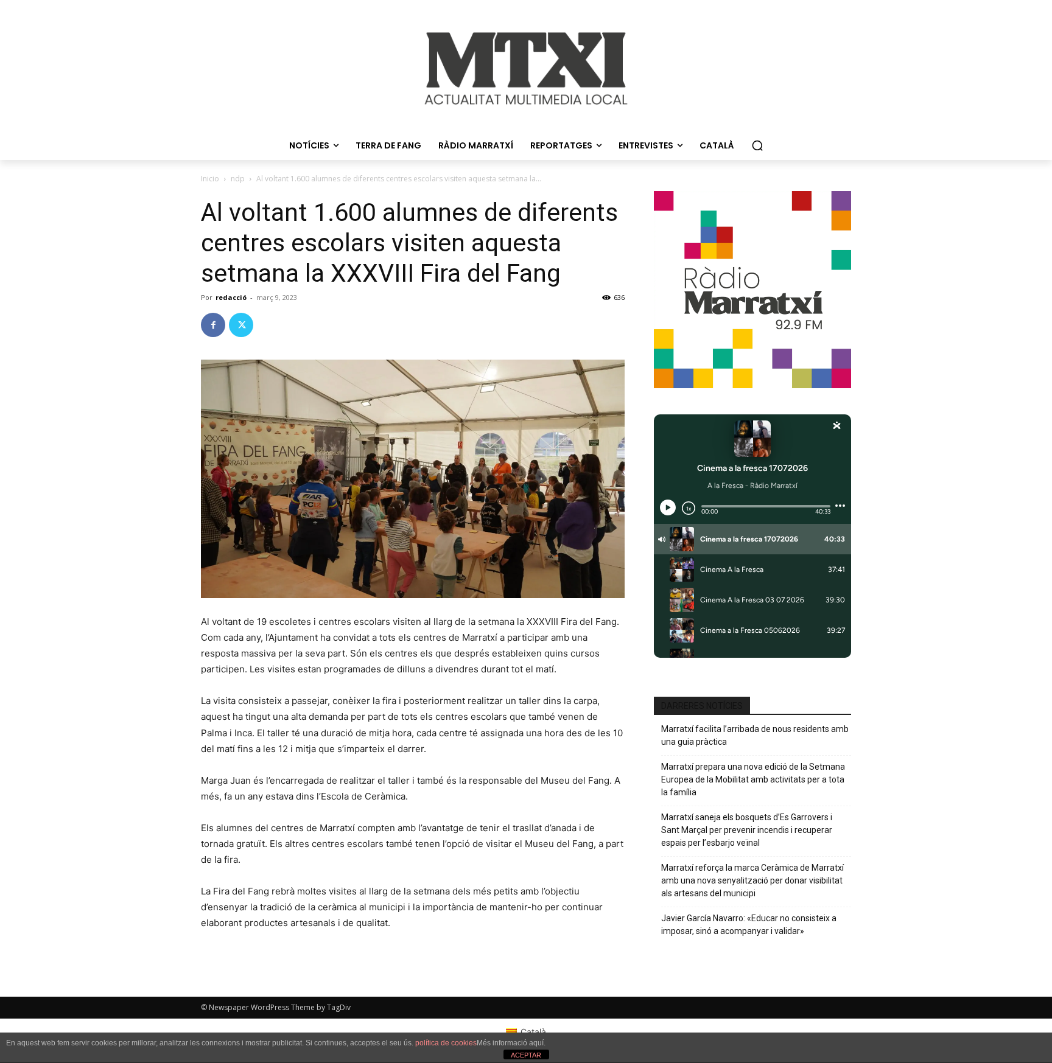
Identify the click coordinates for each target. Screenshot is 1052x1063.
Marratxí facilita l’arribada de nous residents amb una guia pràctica (755, 735)
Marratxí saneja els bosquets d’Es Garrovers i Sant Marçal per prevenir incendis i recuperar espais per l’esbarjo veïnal (746, 830)
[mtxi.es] (526, 68)
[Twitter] (241, 325)
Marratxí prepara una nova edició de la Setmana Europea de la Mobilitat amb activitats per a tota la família (753, 779)
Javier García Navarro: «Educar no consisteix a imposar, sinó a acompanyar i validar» (748, 924)
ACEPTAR (526, 1055)
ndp (238, 178)
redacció (231, 297)
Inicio (210, 178)
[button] (757, 145)
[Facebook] (213, 325)
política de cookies (446, 1043)
